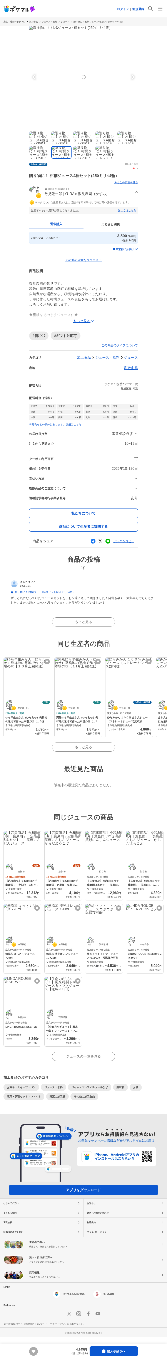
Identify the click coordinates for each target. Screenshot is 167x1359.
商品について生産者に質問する (83, 526)
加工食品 (33, 21)
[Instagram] (79, 1314)
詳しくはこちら (127, 210)
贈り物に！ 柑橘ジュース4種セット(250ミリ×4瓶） (98, 21)
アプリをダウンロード (83, 1190)
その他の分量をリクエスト (83, 260)
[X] (69, 1314)
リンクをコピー (123, 541)
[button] (83, 192)
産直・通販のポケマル (14, 21)
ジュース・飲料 (49, 21)
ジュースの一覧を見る (83, 1056)
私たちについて (83, 513)
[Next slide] (132, 77)
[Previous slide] (35, 77)
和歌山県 (131, 368)
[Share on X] (100, 541)
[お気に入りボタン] (47, 661)
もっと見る (83, 622)
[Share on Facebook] (93, 541)
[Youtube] (98, 1314)
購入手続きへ (116, 1351)
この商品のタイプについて (119, 345)
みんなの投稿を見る (126, 182)
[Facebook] (88, 1314)
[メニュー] (160, 8)
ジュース (65, 21)
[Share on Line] (107, 541)
